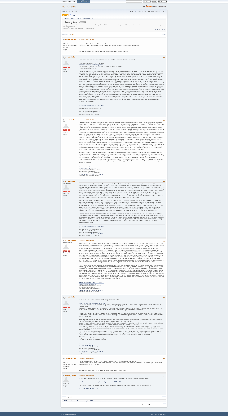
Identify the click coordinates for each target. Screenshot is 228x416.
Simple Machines (72, 414)
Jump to (142, 404)
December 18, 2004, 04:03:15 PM (86, 181)
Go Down (64, 34)
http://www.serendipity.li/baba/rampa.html (91, 65)
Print (164, 34)
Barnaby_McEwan (71, 376)
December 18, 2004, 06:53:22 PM (86, 358)
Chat (135, 11)
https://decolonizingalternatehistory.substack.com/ (91, 105)
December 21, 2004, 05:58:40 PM (86, 375)
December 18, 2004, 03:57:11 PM (86, 119)
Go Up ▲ (165, 414)
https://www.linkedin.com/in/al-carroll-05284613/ (91, 113)
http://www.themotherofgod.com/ (88, 388)
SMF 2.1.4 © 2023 (64, 414)
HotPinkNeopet (70, 39)
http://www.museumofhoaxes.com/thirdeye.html (92, 303)
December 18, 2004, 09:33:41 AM (86, 39)
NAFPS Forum (69, 6)
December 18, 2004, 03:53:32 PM (86, 57)
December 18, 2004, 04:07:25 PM (86, 297)
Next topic (162, 30)
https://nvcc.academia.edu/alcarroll (87, 107)
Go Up (63, 397)
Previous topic (154, 30)
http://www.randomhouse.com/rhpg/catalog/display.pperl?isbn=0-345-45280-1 (100, 382)
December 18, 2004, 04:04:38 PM (86, 240)
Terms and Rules (158, 414)
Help (152, 414)
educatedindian (70, 57)
